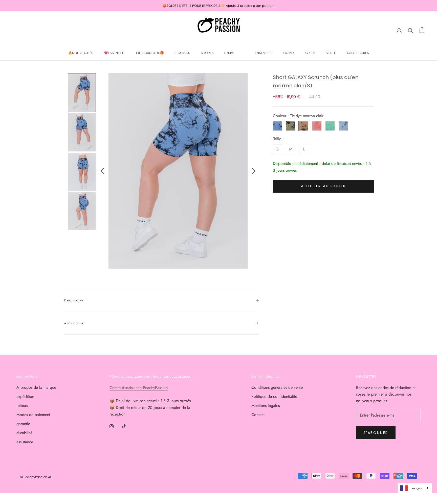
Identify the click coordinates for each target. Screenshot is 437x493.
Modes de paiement (33, 415)
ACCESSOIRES (357, 52)
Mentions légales (265, 405)
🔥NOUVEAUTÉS (80, 52)
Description (73, 300)
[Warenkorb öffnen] (422, 30)
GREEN (310, 52)
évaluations (73, 323)
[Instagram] (112, 426)
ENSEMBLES (264, 52)
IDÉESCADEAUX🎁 (150, 52)
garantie (23, 424)
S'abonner (375, 432)
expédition (25, 396)
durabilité (24, 433)
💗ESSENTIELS (114, 52)
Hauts (229, 52)
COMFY (289, 52)
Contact (258, 415)
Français (416, 488)
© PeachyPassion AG (36, 477)
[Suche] (410, 30)
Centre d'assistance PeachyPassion (139, 388)
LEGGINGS (182, 52)
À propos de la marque (36, 387)
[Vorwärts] (254, 171)
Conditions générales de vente (277, 387)
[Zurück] (102, 171)
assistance (24, 442)
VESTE (331, 52)
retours (22, 405)
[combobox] (415, 488)
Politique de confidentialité (274, 396)
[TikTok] (124, 426)
